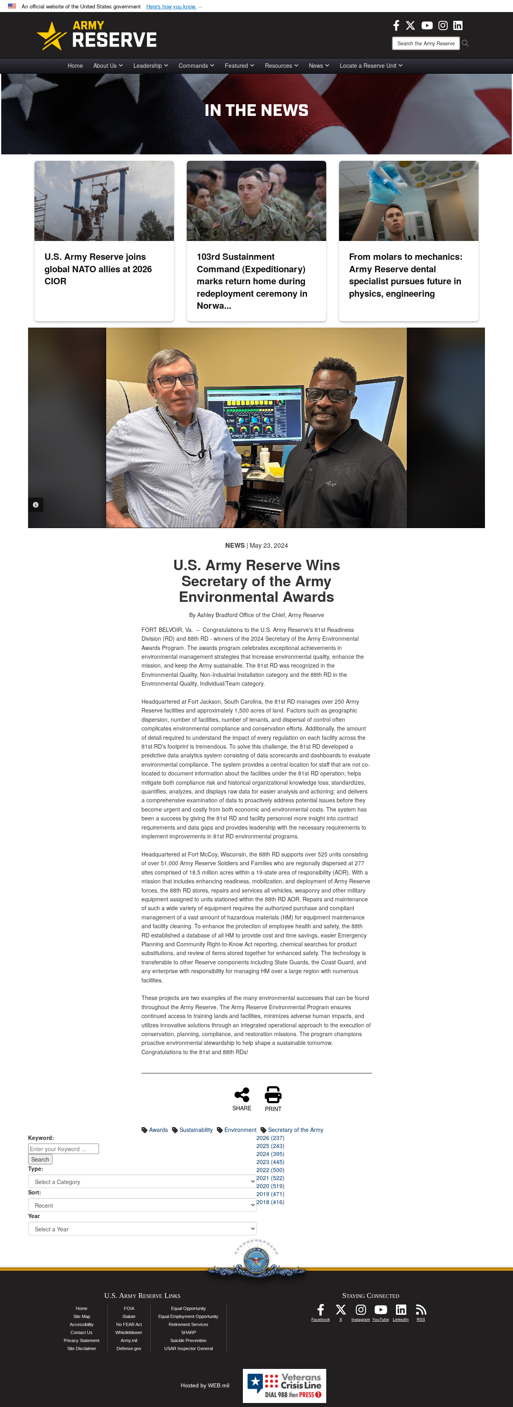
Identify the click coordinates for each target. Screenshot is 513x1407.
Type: (35, 1168)
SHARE (241, 1107)
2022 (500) (270, 1170)
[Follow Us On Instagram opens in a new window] (361, 1312)
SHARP (188, 1332)
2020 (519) (270, 1186)
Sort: (34, 1192)
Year (34, 1216)
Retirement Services (188, 1324)
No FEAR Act (129, 1324)
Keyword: (41, 1138)
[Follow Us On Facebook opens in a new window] (321, 1312)
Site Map (81, 1316)
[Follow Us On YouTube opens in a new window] (381, 1312)
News (316, 65)
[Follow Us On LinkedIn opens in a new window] (401, 1312)
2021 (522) (270, 1178)
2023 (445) (270, 1162)
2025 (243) (270, 1146)
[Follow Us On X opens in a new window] (341, 1312)
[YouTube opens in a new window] (427, 24)
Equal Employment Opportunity (188, 1316)
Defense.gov (129, 1348)
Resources (278, 65)
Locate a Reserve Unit (368, 65)
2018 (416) (270, 1202)
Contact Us (82, 1332)
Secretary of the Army (295, 1130)
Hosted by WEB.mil (205, 1385)
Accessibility (82, 1324)
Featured (236, 65)
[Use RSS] (421, 1312)
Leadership (147, 65)
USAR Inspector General (188, 1348)
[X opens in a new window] (410, 24)
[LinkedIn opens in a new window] (458, 24)
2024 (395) (270, 1154)
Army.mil (129, 1340)
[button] (175, 6)
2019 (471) (270, 1194)
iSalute (129, 1316)
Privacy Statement (81, 1340)
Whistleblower (128, 1332)
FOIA (129, 1308)
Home (75, 65)
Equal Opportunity (188, 1308)
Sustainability (196, 1130)
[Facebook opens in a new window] (396, 24)
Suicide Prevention (188, 1340)
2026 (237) (270, 1138)
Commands (193, 65)
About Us (105, 65)
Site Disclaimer (81, 1348)
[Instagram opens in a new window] (443, 24)
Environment (240, 1130)
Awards (158, 1130)
